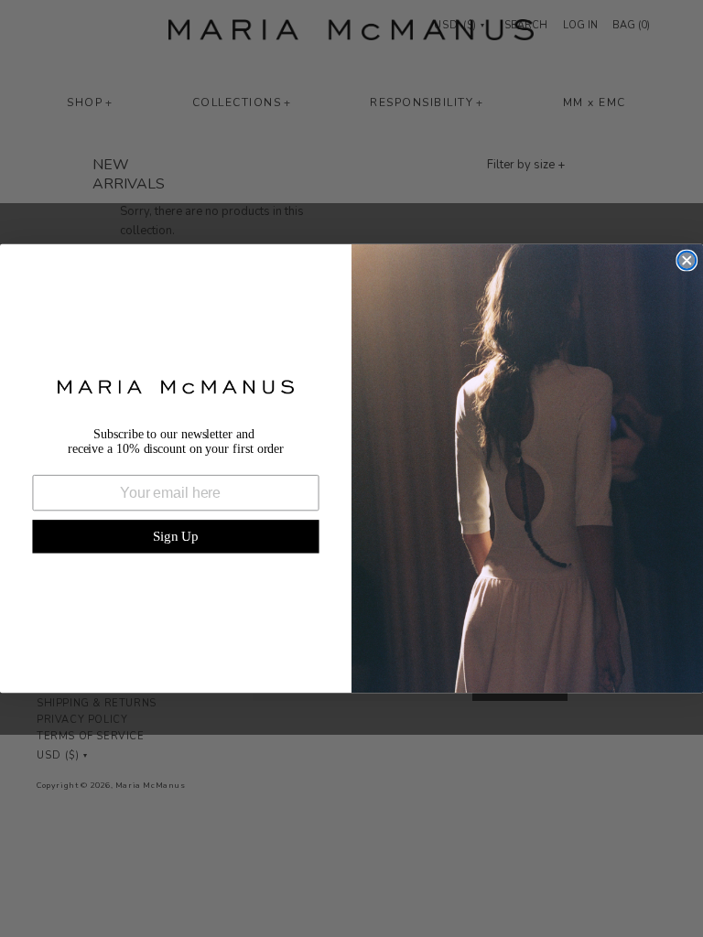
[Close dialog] (686, 261)
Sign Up (176, 536)
